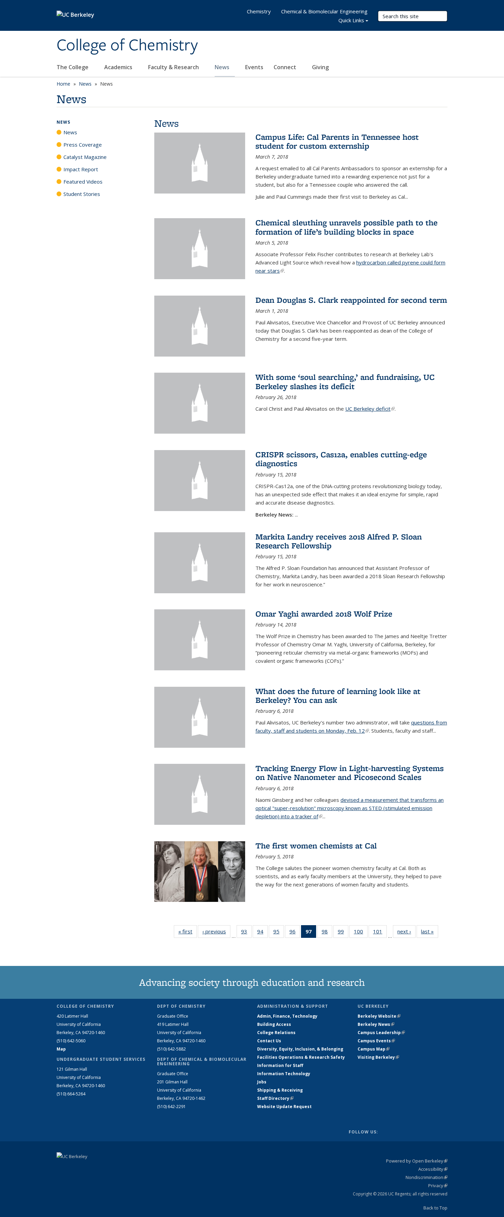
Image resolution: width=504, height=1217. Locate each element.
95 (278, 933)
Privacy (437, 1185)
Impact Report (80, 169)
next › (406, 931)
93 (246, 933)
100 (361, 933)
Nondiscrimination (426, 1177)
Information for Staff (280, 1065)
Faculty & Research (174, 67)
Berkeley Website (379, 1016)
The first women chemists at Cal (316, 845)
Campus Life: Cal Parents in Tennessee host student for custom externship (337, 141)
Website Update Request (284, 1106)
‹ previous (216, 931)
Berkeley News (376, 1024)
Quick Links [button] (351, 20)
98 (327, 933)
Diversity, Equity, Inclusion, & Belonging (300, 1049)
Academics (119, 67)
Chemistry (259, 11)
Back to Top (435, 1208)
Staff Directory (275, 1098)
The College (73, 67)
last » (429, 931)
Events (254, 67)
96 (294, 933)
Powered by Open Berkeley (416, 1161)
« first (187, 931)
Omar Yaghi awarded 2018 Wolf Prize (323, 613)
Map (61, 1049)
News (223, 67)
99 (343, 933)
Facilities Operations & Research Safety (301, 1057)
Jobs (261, 1082)
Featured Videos (83, 181)
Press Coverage (82, 144)
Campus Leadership (381, 1032)
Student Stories (81, 193)
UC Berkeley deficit (370, 408)
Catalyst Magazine (85, 156)
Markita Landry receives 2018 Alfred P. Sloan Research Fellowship (338, 541)
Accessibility (432, 1169)
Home (63, 83)
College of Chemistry (127, 45)
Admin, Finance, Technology (287, 1016)
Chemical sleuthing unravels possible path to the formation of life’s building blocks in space (346, 227)
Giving (320, 67)
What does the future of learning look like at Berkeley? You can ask (337, 695)
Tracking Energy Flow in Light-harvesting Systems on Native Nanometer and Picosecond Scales (349, 772)
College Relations (276, 1032)
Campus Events (376, 1041)
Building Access (274, 1024)
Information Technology (283, 1074)
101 (380, 933)
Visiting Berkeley (378, 1057)
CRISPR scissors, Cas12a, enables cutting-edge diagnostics (341, 459)
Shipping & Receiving (280, 1090)
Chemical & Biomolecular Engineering (324, 11)
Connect (286, 67)
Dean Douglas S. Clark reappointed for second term (351, 300)
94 (262, 933)
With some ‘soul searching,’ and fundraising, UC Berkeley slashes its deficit (345, 381)
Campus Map (373, 1049)
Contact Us (269, 1041)
